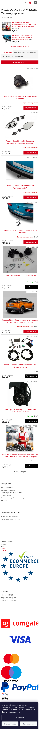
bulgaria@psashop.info (8, 597)
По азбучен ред (17, 56)
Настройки (19, 717)
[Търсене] (25, 3)
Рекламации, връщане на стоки (11, 492)
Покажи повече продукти (19, 46)
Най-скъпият (31, 52)
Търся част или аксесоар (9, 516)
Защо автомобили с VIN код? (11, 519)
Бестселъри (6, 56)
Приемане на (28, 724)
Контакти (4, 500)
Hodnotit (3, 550)
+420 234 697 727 (7, 595)
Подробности (30, 108)
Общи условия (6, 495)
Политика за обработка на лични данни (14, 498)
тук (19, 712)
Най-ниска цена (19, 52)
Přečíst (3, 548)
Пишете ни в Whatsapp (8, 600)
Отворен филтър (20, 62)
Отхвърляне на (10, 724)
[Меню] (35, 3)
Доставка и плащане (8, 490)
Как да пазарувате (7, 487)
